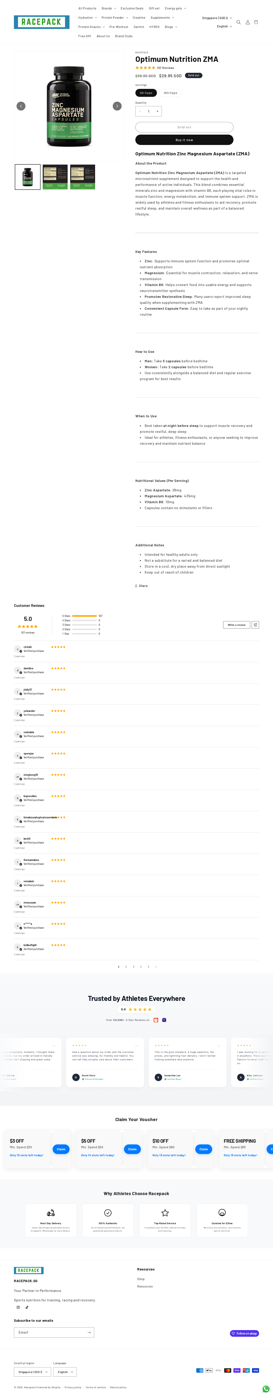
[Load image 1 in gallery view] (27, 177)
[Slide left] (21, 106)
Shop (141, 1279)
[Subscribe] (89, 1332)
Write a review (237, 624)
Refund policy (118, 1387)
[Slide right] (117, 106)
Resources (145, 1286)
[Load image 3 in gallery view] (82, 177)
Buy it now (184, 140)
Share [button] (143, 585)
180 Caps (173, 94)
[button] (108, 8)
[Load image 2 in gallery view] (55, 177)
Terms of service (96, 1387)
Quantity (141, 102)
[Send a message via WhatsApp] (266, 1389)
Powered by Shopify (48, 1387)
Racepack (30, 1387)
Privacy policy (73, 1387)
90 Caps (148, 94)
